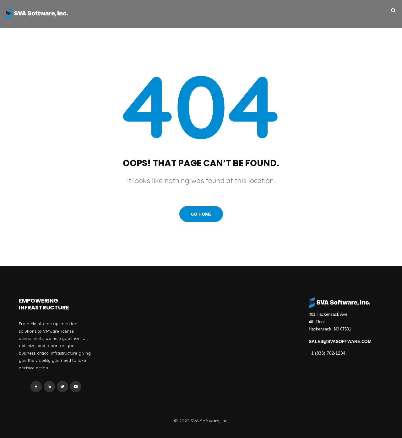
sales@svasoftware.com (340, 341)
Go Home (201, 214)
